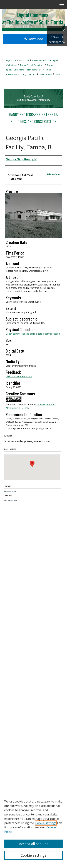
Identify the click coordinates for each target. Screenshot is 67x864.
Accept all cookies (33, 843)
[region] (33, 829)
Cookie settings (45, 823)
